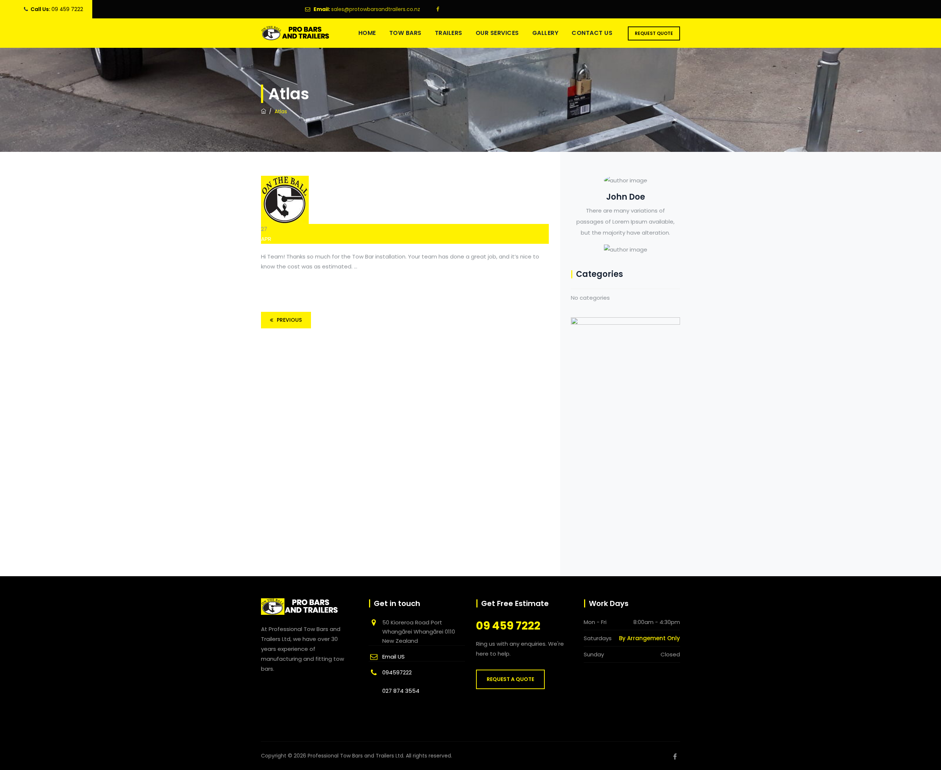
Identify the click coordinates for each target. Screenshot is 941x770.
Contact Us (592, 33)
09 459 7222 (67, 9)
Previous (289, 320)
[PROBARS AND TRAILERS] (295, 33)
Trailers (448, 33)
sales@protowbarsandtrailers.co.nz (375, 9)
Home (367, 33)
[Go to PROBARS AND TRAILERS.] (263, 111)
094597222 (397, 672)
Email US (393, 656)
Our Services (497, 33)
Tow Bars (405, 33)
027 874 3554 (400, 691)
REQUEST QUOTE (654, 33)
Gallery (545, 33)
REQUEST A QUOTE (510, 679)
